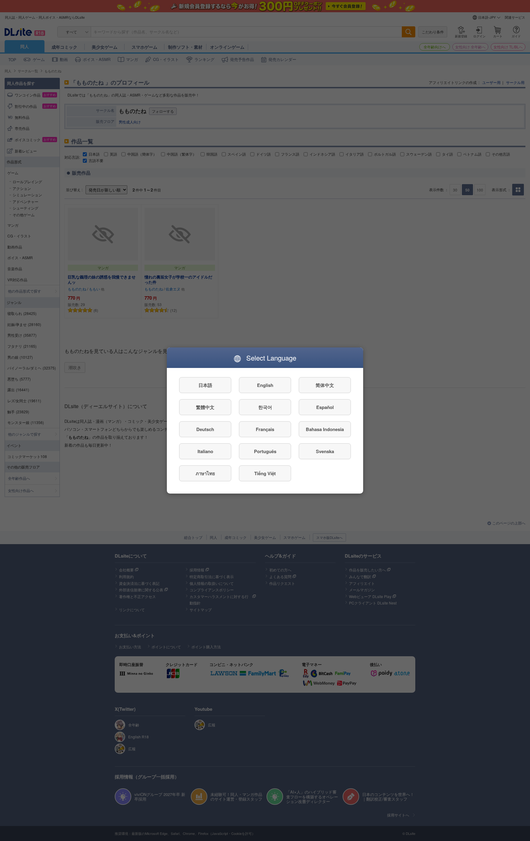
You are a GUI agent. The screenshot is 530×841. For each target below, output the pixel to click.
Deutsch (205, 429)
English (265, 385)
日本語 (205, 385)
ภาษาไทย (205, 473)
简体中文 (325, 385)
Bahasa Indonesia (325, 429)
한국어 (265, 407)
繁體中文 (205, 407)
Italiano (205, 451)
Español (325, 407)
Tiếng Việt (265, 473)
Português (265, 451)
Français (265, 429)
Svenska (325, 451)
